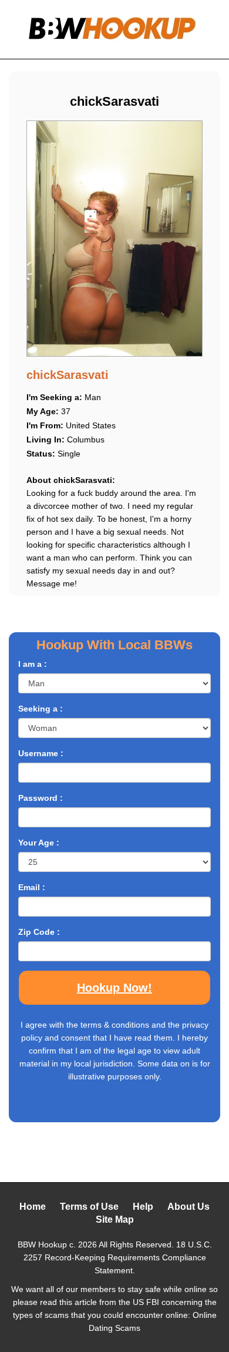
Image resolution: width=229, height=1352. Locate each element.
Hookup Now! (114, 987)
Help (143, 1207)
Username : (40, 753)
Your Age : (38, 842)
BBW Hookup (42, 1244)
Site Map (115, 1219)
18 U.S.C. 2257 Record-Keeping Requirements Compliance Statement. (117, 1257)
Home (32, 1207)
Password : (40, 798)
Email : (31, 887)
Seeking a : (40, 708)
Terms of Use (89, 1207)
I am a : (32, 664)
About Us (188, 1207)
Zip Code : (39, 932)
